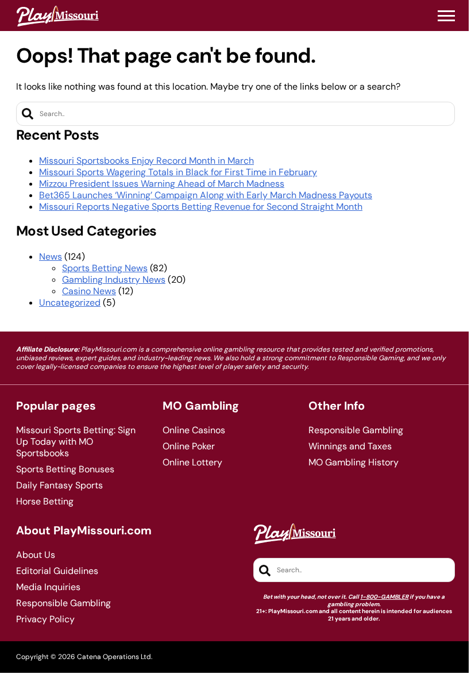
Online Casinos (194, 430)
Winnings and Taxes (350, 446)
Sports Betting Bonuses (65, 469)
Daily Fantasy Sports (59, 485)
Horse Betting (45, 501)
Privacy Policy (45, 619)
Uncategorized (70, 302)
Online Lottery (192, 462)
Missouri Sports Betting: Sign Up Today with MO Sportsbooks (76, 442)
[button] (446, 16)
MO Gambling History (353, 462)
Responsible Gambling (355, 430)
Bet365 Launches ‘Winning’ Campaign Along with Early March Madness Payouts (205, 195)
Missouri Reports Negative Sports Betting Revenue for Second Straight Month (200, 207)
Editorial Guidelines (57, 571)
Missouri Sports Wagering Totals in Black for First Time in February (178, 172)
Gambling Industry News (113, 279)
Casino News (89, 291)
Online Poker (189, 446)
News (50, 257)
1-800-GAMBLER (384, 596)
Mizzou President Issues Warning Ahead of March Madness (161, 184)
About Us (35, 555)
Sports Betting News (105, 268)
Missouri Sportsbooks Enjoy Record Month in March (146, 161)
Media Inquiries (48, 587)
